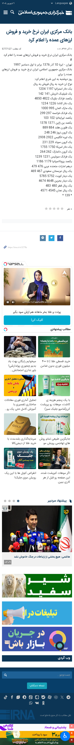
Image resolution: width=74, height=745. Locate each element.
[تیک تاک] (5, 698)
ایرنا (41, 13)
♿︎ (65, 735)
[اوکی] (43, 703)
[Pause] (7, 302)
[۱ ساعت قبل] (37, 529)
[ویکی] (37, 703)
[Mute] (13, 302)
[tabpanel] (37, 536)
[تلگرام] (68, 698)
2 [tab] (14, 501)
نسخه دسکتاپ (37, 686)
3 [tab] (9, 501)
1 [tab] (18, 501)
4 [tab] (5, 501)
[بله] (43, 698)
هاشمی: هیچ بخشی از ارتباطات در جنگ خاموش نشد (42, 557)
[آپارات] (49, 698)
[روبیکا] (56, 698)
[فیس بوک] (12, 698)
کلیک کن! (37, 320)
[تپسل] (5, 264)
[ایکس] (62, 698)
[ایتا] (30, 698)
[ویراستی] (18, 698)
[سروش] (24, 698)
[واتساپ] (30, 703)
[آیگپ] (37, 698)
